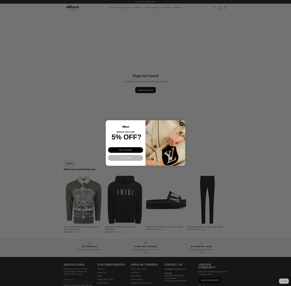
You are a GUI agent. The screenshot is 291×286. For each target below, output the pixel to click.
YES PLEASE (126, 150)
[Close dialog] (181, 124)
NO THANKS (125, 158)
